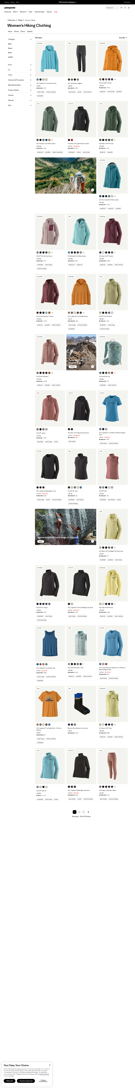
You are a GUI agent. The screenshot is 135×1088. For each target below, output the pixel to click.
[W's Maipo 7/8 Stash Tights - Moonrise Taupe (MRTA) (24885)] (113, 766)
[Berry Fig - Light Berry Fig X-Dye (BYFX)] (78, 313)
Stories (13, 2)
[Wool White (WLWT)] (112, 313)
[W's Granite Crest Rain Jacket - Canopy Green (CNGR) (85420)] (50, 119)
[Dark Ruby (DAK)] (37, 313)
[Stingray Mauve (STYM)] (37, 252)
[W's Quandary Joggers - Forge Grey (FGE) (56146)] (81, 59)
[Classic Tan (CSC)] (72, 79)
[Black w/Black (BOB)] (103, 79)
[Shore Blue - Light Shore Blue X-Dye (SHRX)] (49, 724)
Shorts (16, 31)
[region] (26, 1074)
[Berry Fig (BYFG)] (109, 79)
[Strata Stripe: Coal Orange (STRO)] (106, 664)
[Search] (112, 8)
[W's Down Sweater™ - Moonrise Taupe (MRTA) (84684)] (50, 352)
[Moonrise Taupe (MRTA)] (43, 140)
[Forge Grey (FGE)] (69, 79)
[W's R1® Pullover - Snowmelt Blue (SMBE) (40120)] (50, 766)
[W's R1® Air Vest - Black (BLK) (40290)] (81, 467)
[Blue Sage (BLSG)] (106, 79)
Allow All (9, 1081)
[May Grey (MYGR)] (106, 140)
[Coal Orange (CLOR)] (112, 373)
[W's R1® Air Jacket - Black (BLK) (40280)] (50, 583)
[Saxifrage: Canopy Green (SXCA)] (112, 79)
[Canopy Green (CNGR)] (37, 140)
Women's (23, 12)
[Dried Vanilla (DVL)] (43, 487)
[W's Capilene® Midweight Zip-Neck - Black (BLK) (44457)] (81, 766)
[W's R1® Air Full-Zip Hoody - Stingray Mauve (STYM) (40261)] (50, 232)
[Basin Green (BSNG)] (78, 252)
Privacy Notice (44, 1074)
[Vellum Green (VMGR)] (112, 196)
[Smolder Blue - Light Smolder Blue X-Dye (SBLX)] (40, 79)
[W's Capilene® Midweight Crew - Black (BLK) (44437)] (50, 467)
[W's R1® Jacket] (48, 429)
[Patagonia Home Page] (9, 8)
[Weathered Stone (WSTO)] (109, 373)
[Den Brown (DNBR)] (75, 252)
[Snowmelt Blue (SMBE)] (69, 252)
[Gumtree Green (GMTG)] (78, 79)
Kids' (30, 12)
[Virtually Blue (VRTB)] (46, 313)
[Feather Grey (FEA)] (72, 313)
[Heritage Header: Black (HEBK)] (103, 429)
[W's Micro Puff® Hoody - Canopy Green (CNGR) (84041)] (113, 119)
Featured (7, 12)
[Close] (50, 1065)
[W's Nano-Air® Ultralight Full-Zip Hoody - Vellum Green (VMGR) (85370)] (113, 527)
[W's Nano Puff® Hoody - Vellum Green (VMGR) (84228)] (113, 583)
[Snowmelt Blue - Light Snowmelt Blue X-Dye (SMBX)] (37, 79)
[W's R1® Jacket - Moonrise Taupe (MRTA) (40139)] (50, 408)
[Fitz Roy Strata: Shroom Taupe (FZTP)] (103, 664)
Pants (10, 31)
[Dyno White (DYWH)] (75, 313)
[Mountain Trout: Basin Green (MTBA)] (72, 724)
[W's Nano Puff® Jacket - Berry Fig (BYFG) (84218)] (113, 232)
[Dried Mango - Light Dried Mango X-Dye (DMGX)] (69, 313)
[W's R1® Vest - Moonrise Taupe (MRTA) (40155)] (113, 467)
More (17, 2)
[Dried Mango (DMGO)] (100, 79)
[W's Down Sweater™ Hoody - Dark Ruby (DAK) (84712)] (50, 292)
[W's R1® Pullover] (48, 787)
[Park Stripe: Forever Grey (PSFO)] (75, 724)
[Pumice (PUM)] (72, 604)
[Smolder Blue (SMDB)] (106, 196)
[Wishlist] (121, 8)
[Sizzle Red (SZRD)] (72, 140)
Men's (15, 12)
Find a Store (127, 2)
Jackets (30, 31)
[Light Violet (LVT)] (43, 429)
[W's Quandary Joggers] (80, 80)
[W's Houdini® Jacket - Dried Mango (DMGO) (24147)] (113, 59)
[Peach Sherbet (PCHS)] (43, 664)
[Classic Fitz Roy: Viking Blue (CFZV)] (69, 724)
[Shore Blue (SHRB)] (81, 487)
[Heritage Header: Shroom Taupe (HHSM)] (106, 429)
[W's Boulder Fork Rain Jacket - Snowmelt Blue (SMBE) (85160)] (81, 232)
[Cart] (129, 8)
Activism (6, 2)
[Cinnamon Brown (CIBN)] (49, 313)
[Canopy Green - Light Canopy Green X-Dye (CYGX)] (81, 313)
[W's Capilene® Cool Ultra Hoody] (48, 80)
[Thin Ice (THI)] (46, 429)
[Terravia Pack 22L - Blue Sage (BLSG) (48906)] (113, 352)
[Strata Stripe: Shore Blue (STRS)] (100, 429)
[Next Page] (88, 812)
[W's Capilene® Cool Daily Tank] (48, 664)
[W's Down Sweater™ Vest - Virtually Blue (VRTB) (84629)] (81, 643)
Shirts (23, 31)
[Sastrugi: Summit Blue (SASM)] (112, 787)
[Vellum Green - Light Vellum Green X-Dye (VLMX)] (46, 79)
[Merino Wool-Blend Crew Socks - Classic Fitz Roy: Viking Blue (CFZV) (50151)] (81, 704)
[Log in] (125, 8)
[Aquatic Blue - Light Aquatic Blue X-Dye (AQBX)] (37, 664)
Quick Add (50, 73)
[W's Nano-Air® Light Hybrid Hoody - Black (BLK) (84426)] (81, 408)
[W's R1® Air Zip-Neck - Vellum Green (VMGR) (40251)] (113, 292)
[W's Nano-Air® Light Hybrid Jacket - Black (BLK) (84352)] (81, 119)
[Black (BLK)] (75, 79)
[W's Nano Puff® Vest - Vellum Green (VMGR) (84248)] (113, 704)
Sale (55, 12)
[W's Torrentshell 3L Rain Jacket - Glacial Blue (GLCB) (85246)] (113, 175)
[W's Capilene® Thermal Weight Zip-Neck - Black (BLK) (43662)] (81, 583)
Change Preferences (43, 1081)
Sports (49, 12)
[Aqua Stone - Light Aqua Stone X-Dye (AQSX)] (46, 664)
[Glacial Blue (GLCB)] (46, 140)
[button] (20, 39)
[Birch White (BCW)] (103, 252)
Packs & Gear (39, 12)
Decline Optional (26, 1081)
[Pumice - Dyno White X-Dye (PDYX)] (43, 79)
